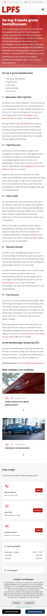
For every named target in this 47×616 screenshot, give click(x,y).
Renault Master (8, 283)
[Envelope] (6, 526)
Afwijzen (16, 603)
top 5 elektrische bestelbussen (32, 363)
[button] (43, 9)
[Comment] (6, 506)
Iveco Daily (33, 238)
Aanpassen (29, 603)
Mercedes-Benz (26, 124)
